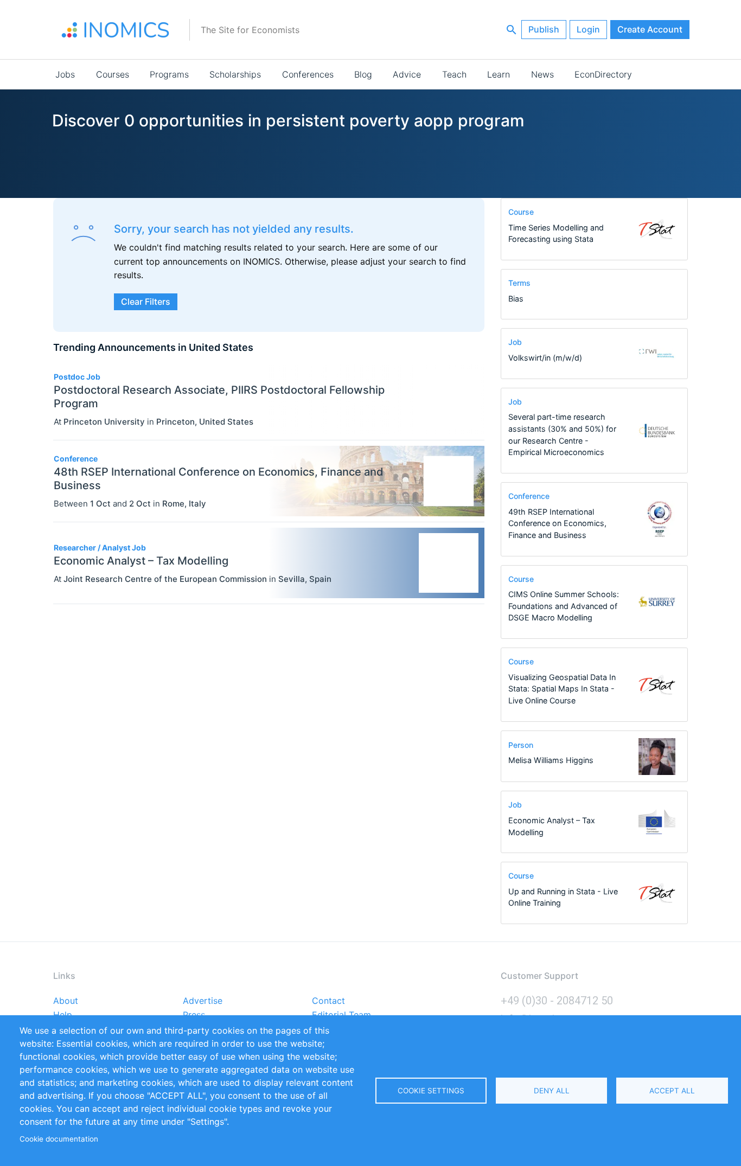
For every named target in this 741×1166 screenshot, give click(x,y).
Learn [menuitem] (498, 74)
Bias (515, 298)
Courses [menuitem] (112, 74)
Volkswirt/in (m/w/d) (545, 357)
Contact (328, 1001)
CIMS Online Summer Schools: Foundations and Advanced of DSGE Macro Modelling (563, 606)
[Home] (115, 29)
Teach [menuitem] (454, 74)
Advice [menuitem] (407, 74)
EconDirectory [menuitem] (603, 74)
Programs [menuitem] (169, 74)
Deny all (552, 1090)
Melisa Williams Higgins (550, 760)
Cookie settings (431, 1090)
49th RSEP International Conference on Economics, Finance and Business (557, 523)
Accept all (672, 1090)
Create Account (649, 29)
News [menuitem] (542, 74)
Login (588, 29)
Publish (543, 29)
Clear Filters (145, 301)
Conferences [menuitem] (308, 74)
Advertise (202, 1001)
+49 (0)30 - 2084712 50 (557, 1000)
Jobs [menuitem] (65, 74)
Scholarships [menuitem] (235, 74)
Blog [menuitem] (363, 74)
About (65, 1001)
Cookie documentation (59, 1139)
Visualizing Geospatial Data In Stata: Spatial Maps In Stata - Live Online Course (562, 688)
